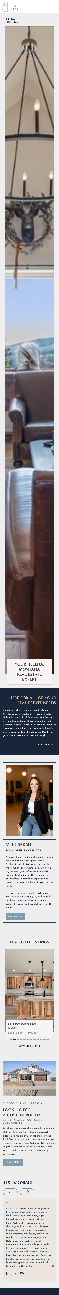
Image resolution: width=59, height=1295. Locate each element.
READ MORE (15, 916)
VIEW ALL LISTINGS (30, 1045)
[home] (14, 7)
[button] (54, 7)
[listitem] (29, 1239)
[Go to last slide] (10, 1191)
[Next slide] (27, 1191)
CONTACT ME (45, 744)
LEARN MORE (13, 1162)
